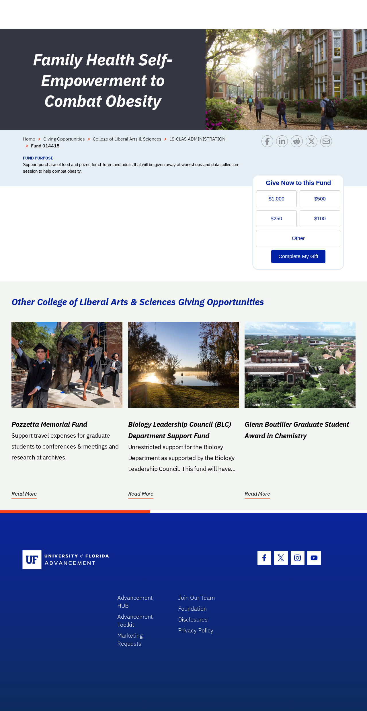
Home (29, 139)
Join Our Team (196, 597)
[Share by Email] (327, 145)
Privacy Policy (195, 630)
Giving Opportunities (64, 139)
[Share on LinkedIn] (283, 145)
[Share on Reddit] (298, 145)
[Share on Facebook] (268, 145)
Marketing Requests (130, 639)
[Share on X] (313, 145)
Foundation (192, 608)
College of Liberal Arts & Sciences (127, 139)
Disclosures (193, 619)
